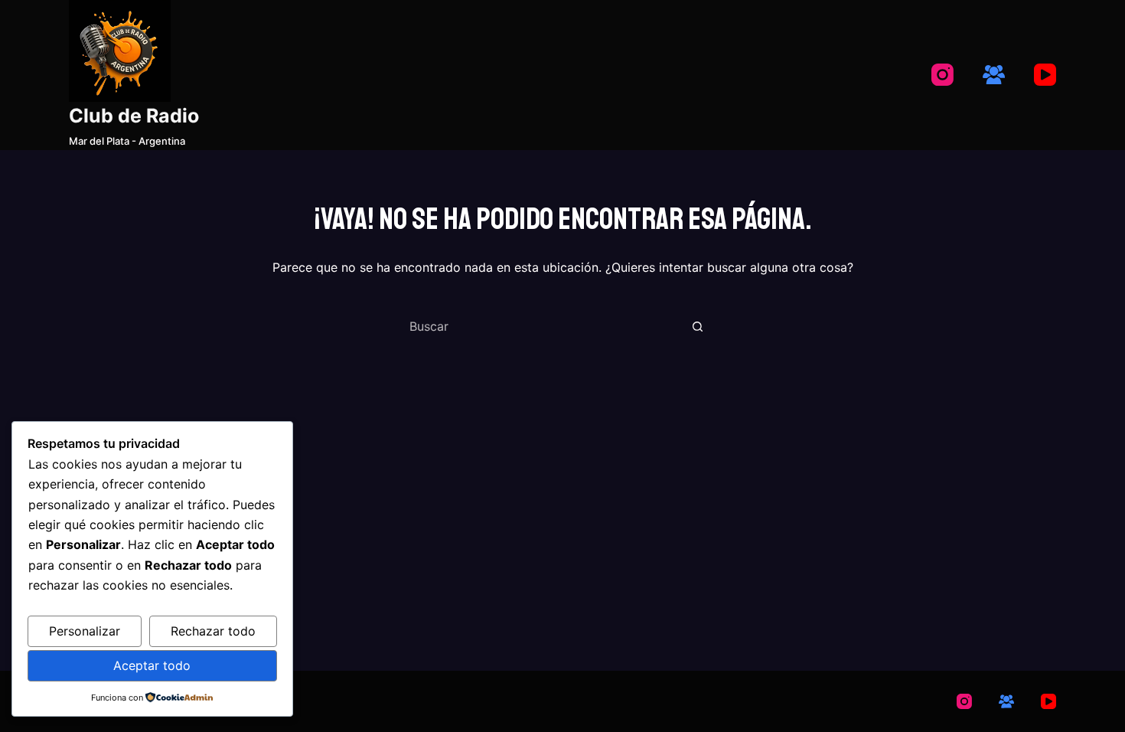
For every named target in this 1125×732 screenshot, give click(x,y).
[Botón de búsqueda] (697, 326)
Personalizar (84, 631)
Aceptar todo (152, 665)
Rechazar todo (213, 631)
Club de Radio (134, 115)
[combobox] (544, 326)
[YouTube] (1045, 75)
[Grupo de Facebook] (994, 75)
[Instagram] (942, 75)
